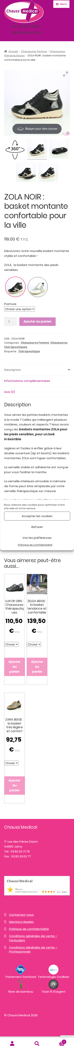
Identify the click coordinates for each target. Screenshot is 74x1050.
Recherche (37, 1043)
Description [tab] (12, 370)
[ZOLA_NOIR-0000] (37, 149)
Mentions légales (21, 922)
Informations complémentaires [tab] (27, 381)
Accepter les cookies (37, 516)
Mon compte (12, 1043)
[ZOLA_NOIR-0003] (48, 172)
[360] (15, 150)
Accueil (13, 51)
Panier (57, 1040)
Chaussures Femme (34, 51)
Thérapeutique (29, 351)
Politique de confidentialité (35, 544)
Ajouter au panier (37, 321)
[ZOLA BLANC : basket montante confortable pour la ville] (38, 287)
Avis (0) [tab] (9, 392)
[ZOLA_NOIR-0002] (59, 149)
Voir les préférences (37, 538)
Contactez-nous (21, 915)
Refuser (37, 527)
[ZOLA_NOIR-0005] (26, 172)
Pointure (10, 304)
